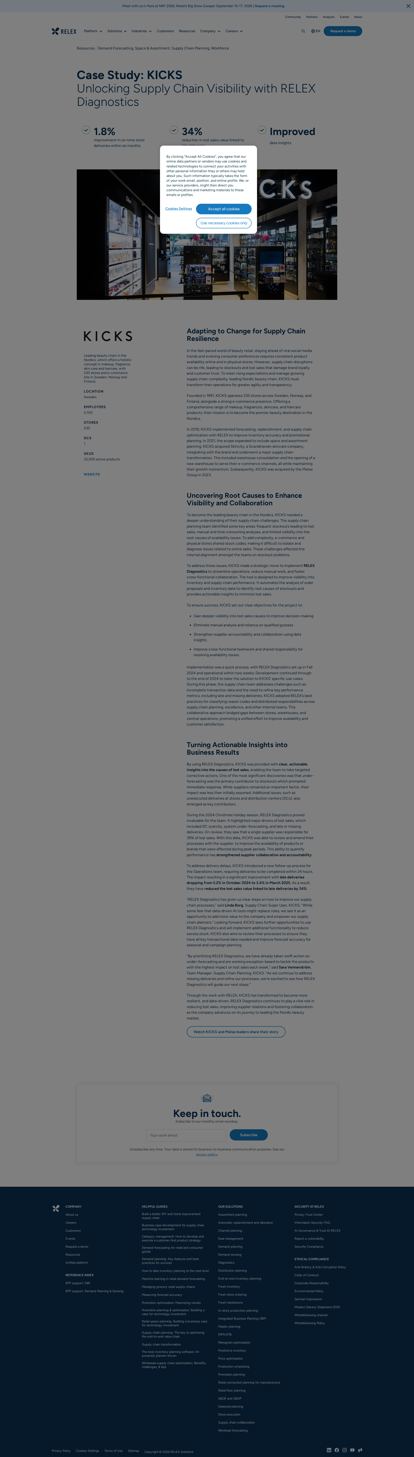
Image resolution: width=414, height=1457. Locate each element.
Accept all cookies (224, 209)
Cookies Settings (178, 209)
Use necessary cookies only (224, 223)
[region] (208, 190)
